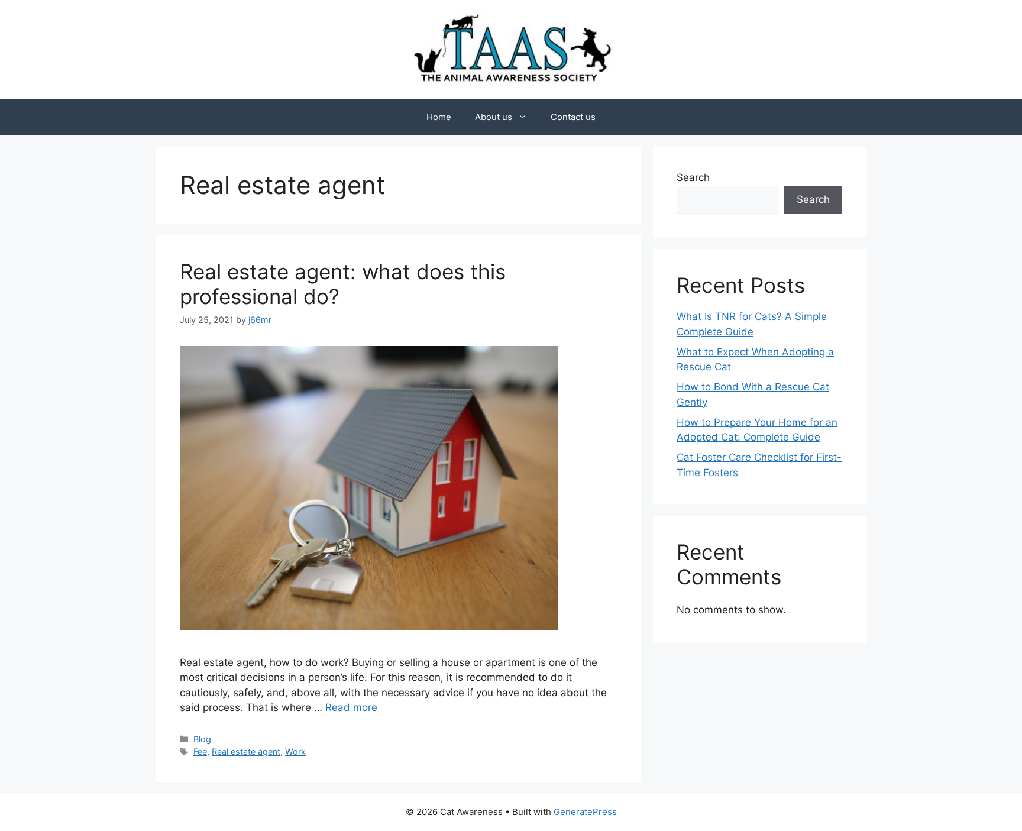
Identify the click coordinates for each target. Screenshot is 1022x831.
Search (693, 177)
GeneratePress (585, 811)
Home (438, 116)
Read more (351, 707)
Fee (200, 751)
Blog (202, 739)
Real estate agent (246, 751)
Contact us (573, 116)
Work (295, 751)
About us (493, 116)
